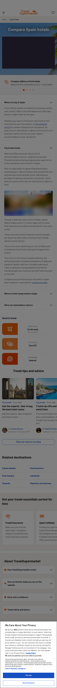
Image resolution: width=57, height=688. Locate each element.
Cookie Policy (31, 653)
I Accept (28, 675)
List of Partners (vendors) (15, 669)
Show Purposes (28, 683)
